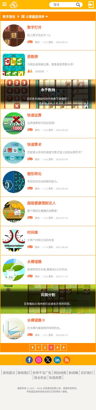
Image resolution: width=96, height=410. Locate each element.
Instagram (39, 359)
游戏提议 (9, 373)
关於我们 (87, 373)
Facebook (30, 359)
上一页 (32, 348)
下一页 (63, 348)
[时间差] (14, 240)
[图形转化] (14, 182)
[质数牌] (14, 65)
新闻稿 (73, 373)
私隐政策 (55, 377)
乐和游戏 (13, 4)
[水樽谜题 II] (14, 328)
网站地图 (60, 373)
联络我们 (24, 373)
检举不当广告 (42, 373)
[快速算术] (14, 153)
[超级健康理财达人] (14, 211)
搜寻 (77, 5)
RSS (67, 360)
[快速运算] (14, 123)
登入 (91, 4)
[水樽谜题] (14, 270)
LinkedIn (58, 360)
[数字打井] (14, 35)
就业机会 (40, 377)
